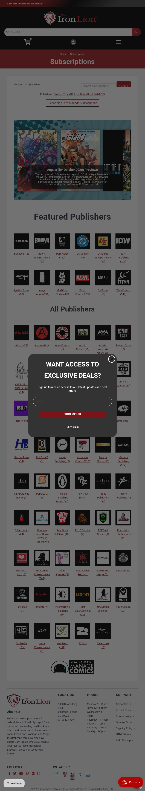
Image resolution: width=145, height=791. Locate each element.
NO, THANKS (73, 427)
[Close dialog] (112, 359)
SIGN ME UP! (72, 414)
